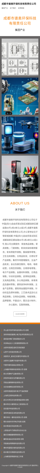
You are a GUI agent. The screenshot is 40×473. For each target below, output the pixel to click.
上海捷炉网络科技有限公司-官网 (15, 369)
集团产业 (5, 8)
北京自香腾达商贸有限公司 (13, 387)
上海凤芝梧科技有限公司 (12, 395)
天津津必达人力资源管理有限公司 (15, 343)
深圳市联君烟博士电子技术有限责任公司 (18, 334)
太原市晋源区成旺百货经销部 (14, 348)
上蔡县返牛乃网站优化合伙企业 (14, 430)
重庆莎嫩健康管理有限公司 (13, 435)
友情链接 (21, 8)
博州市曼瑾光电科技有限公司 (14, 448)
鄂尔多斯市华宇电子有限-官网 (14, 422)
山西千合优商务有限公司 (12, 352)
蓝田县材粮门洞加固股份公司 (14, 339)
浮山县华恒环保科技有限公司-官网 (16, 330)
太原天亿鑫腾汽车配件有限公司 (14, 361)
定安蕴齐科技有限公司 (11, 409)
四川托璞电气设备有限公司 (13, 374)
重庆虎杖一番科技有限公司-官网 (15, 417)
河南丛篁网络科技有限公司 (13, 382)
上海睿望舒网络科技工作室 (13, 456)
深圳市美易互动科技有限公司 (14, 413)
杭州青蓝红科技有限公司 (12, 426)
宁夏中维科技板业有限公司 (13, 365)
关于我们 (13, 8)
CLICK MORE (20, 314)
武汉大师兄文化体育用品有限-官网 (16, 400)
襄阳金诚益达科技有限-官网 (13, 439)
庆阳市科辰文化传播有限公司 (14, 378)
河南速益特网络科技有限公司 (14, 443)
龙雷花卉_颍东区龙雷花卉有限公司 (16, 356)
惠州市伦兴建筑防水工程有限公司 (15, 404)
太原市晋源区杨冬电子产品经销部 (15, 391)
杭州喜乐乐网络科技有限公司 (14, 452)
